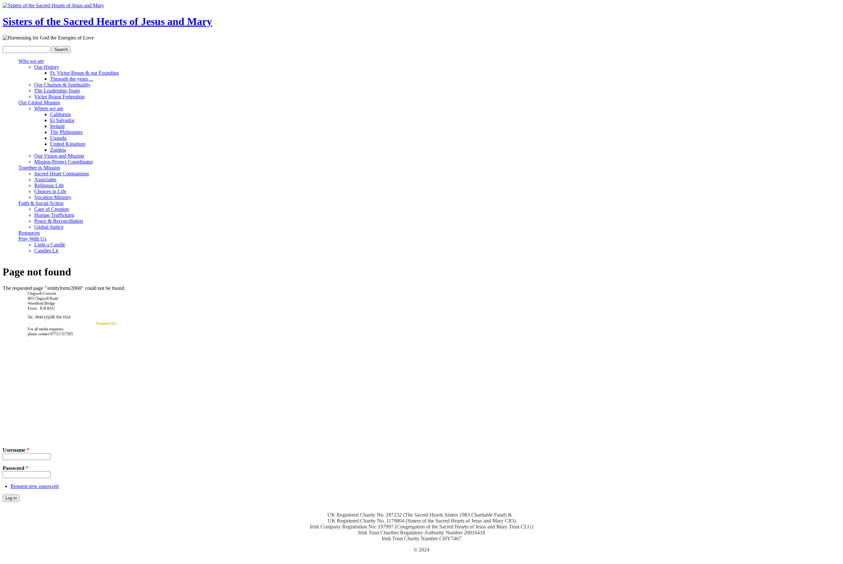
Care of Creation (51, 209)
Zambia (58, 150)
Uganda (58, 138)
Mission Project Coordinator (63, 162)
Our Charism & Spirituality (62, 85)
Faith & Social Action (41, 203)
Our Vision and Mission (59, 156)
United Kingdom (67, 144)
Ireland (57, 126)
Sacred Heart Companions (61, 173)
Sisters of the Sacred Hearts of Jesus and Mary (107, 21)
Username (16, 450)
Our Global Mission (39, 102)
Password (15, 468)
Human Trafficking (54, 215)
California (60, 114)
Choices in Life (50, 191)
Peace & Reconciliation (58, 221)
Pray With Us (32, 239)
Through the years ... (71, 79)
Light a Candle (49, 244)
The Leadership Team (57, 90)
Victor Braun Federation (59, 96)
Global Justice (49, 227)
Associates (45, 179)
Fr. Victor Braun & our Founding (84, 73)
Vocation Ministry (52, 197)
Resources (29, 233)
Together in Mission (39, 167)
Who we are (31, 61)
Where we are (48, 108)
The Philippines (66, 132)
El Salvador (62, 120)
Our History (46, 67)
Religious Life (49, 185)
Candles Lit (46, 250)
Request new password (35, 486)
